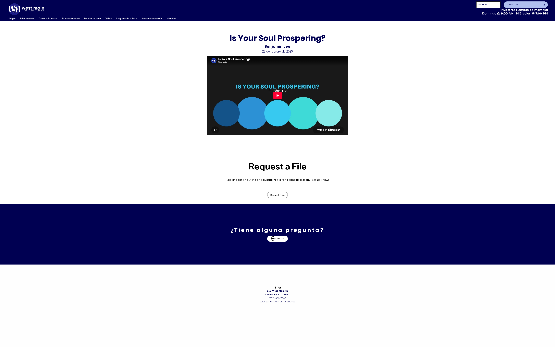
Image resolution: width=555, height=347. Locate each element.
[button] (108, 18)
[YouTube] (279, 287)
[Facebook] (275, 287)
